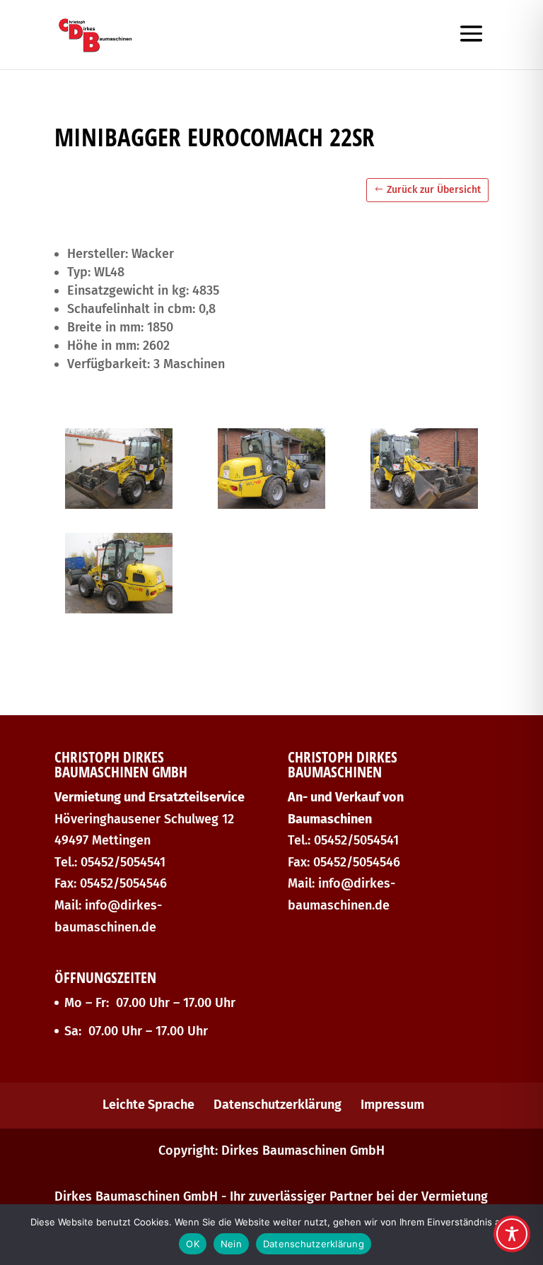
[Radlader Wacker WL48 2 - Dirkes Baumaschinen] (271, 504)
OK (192, 1243)
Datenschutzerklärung (277, 1104)
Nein (231, 1243)
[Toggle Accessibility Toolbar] (512, 1234)
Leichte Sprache (148, 1104)
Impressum (392, 1104)
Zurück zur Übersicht (434, 190)
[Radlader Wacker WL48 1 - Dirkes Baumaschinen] (119, 504)
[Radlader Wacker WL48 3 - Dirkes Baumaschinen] (424, 504)
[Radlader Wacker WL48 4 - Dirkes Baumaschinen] (119, 609)
